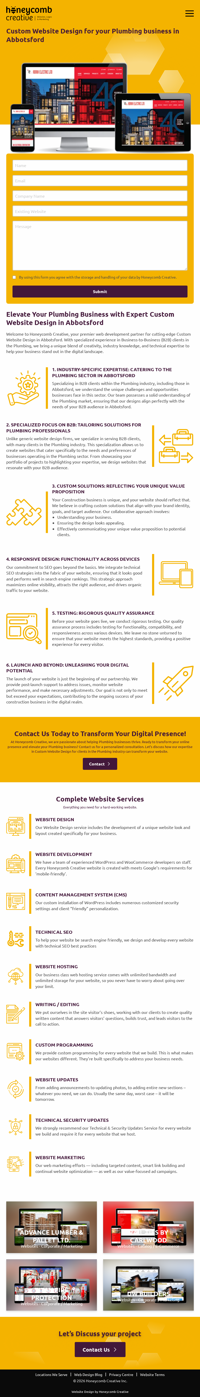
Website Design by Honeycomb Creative (100, 1391)
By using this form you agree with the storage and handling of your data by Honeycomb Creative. (98, 277)
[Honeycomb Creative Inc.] (29, 13)
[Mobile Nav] (189, 13)
